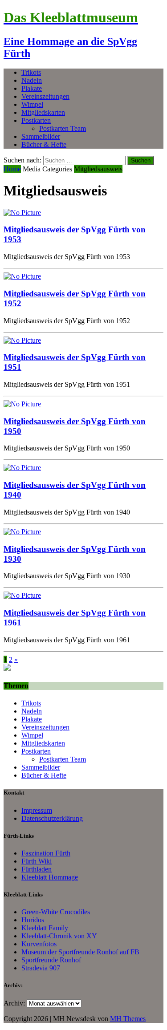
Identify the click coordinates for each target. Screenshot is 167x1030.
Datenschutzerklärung (52, 818)
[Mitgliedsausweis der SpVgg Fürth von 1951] (22, 340)
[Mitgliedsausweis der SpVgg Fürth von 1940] (22, 467)
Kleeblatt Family (44, 928)
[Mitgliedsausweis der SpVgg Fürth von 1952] (22, 276)
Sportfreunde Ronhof (51, 960)
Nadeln (31, 80)
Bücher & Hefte (43, 144)
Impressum (36, 810)
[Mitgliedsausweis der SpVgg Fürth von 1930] (22, 531)
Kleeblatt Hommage (49, 877)
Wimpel (32, 104)
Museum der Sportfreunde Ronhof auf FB (80, 952)
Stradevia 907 (40, 968)
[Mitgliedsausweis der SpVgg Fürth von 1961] (22, 595)
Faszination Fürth (45, 853)
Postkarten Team (62, 128)
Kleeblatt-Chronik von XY (59, 936)
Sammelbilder (40, 136)
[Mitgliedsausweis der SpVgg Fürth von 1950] (22, 404)
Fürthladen (36, 869)
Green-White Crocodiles (55, 912)
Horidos (32, 920)
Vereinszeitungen (45, 96)
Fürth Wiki (36, 861)
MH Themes (128, 1018)
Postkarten (36, 120)
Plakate (31, 88)
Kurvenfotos (39, 944)
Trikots (31, 72)
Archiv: (14, 1003)
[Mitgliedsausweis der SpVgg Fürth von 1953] (22, 212)
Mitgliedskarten (43, 112)
